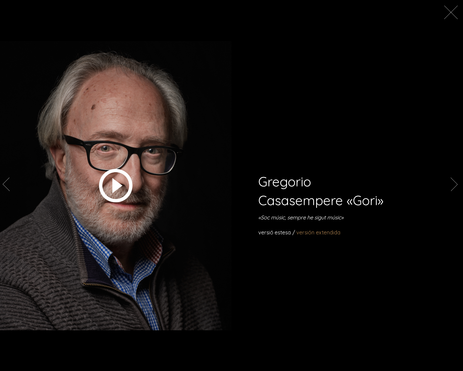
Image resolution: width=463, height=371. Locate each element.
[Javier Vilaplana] (453, 189)
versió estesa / (299, 232)
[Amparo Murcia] (6, 189)
